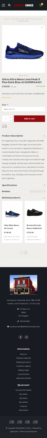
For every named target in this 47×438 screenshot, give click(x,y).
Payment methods (23, 358)
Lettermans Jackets (23, 378)
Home (6, 19)
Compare (23, 406)
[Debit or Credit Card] (11, 422)
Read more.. (6, 97)
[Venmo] (35, 422)
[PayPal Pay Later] (27, 422)
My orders (23, 394)
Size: (5, 104)
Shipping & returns (23, 362)
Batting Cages (23, 370)
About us (23, 354)
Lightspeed (14, 431)
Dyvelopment (32, 431)
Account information (23, 390)
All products (23, 410)
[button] (19, 75)
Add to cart (29, 118)
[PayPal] (19, 422)
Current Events (23, 374)
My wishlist (23, 402)
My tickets (23, 398)
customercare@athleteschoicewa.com (25, 326)
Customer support (23, 366)
